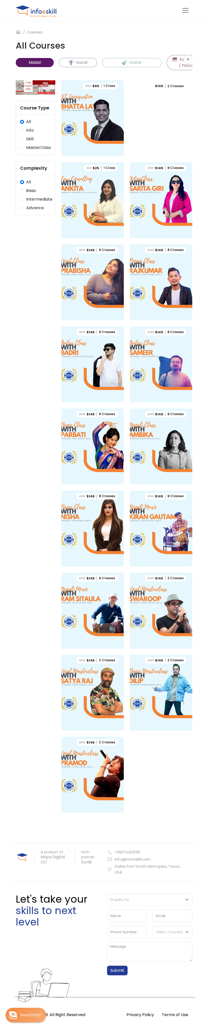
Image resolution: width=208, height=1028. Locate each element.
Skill (29, 139)
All (28, 122)
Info (30, 130)
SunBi (86, 862)
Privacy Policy (140, 1015)
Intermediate (39, 199)
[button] (26, 1015)
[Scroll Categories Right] (187, 59)
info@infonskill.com (128, 859)
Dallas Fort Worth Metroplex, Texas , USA (144, 869)
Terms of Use (175, 1015)
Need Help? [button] (31, 1015)
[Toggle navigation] (185, 10)
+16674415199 (123, 852)
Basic (31, 190)
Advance (35, 208)
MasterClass (38, 147)
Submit (117, 970)
